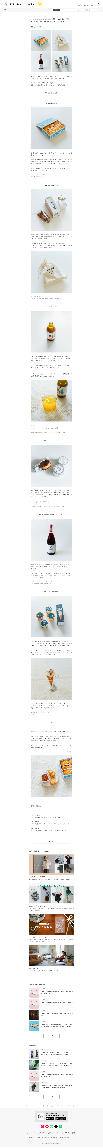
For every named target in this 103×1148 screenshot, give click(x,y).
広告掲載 (67, 1133)
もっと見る (52, 1036)
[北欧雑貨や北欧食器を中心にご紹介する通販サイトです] (23, 4)
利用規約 (73, 1133)
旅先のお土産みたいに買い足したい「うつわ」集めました (47, 817)
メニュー (98, 5)
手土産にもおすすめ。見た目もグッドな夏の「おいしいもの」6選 (50, 824)
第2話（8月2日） (36, 822)
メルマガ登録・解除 (39, 1133)
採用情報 (37, 1137)
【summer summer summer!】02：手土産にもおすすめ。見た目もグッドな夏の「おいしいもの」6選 (53, 1106)
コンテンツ (86, 5)
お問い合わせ (59, 1133)
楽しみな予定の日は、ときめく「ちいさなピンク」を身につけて (49, 830)
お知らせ (29, 1133)
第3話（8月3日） (36, 828)
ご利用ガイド (50, 1133)
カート (92, 5)
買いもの (80, 5)
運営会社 (31, 1137)
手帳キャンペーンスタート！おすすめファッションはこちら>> (19, 10)
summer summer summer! (38, 16)
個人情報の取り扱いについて (66, 1137)
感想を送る (51, 841)
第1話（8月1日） (35, 815)
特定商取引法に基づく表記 (49, 1137)
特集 (27, 1106)
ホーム (22, 1106)
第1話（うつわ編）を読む (51, 93)
